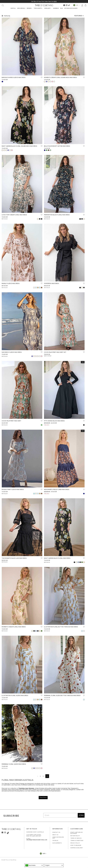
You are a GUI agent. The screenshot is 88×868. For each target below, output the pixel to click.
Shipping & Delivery (76, 847)
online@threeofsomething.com (36, 839)
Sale (61, 8)
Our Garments (57, 843)
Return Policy (75, 835)
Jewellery (47, 8)
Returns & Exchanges (70, 8)
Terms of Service (75, 838)
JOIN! (81, 815)
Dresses (29, 8)
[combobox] (34, 865)
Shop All (13, 8)
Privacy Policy (75, 843)
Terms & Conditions (76, 840)
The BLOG (55, 840)
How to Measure (75, 845)
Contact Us (56, 832)
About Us (55, 834)
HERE (55, 1)
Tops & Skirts (38, 8)
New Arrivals (21, 8)
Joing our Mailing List (58, 838)
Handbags (56, 8)
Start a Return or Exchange (76, 833)
